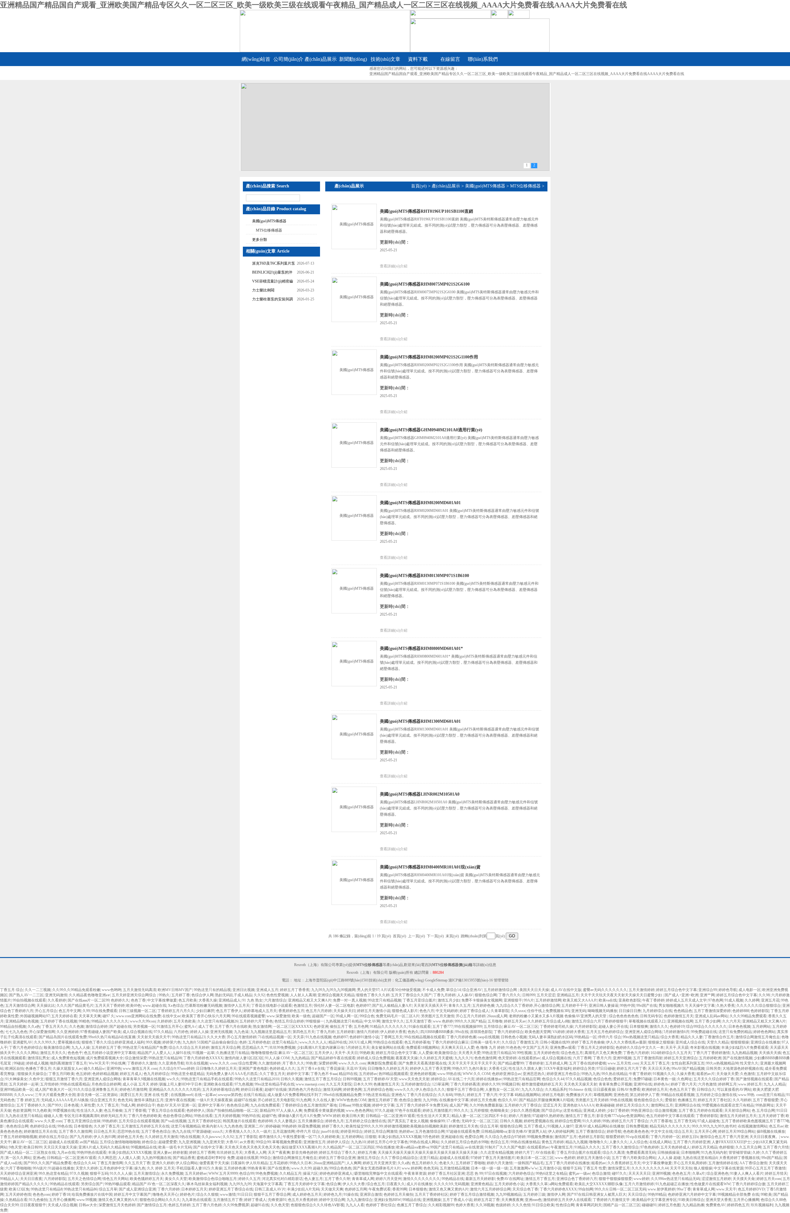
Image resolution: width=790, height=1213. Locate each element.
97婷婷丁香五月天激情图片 (493, 1158)
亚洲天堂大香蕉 (719, 1200)
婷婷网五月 (727, 1084)
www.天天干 (726, 1189)
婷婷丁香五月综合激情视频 (472, 1194)
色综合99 (246, 1173)
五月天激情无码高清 (139, 990)
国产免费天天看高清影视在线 (422, 1063)
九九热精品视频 (744, 1053)
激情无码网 (332, 1089)
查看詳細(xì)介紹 (393, 266)
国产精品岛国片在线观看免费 (63, 1037)
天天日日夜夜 (31, 1179)
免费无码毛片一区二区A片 (397, 1016)
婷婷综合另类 (584, 1068)
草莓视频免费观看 (287, 1142)
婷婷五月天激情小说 (373, 1011)
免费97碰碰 (642, 1079)
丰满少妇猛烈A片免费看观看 (744, 1047)
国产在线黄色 (279, 1168)
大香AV (232, 1142)
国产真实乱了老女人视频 (408, 1121)
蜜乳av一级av (579, 1173)
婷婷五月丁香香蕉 (295, 990)
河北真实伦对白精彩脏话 (282, 1179)
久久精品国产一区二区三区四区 (349, 1147)
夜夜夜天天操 (407, 1058)
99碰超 (19, 1063)
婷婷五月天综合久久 (632, 1105)
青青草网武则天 (589, 1205)
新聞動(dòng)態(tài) (353, 66)
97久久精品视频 (579, 1079)
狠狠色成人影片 (405, 1011)
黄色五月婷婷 (553, 1142)
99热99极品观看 (118, 1184)
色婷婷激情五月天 (678, 1016)
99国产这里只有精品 (447, 1147)
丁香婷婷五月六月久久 (175, 1011)
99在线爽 (118, 1063)
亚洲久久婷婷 (163, 1163)
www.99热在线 (449, 1074)
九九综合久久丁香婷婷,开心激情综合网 (528, 1005)
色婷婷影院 (759, 1011)
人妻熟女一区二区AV (502, 1089)
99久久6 (601, 1189)
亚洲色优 (620, 1095)
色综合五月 (499, 1142)
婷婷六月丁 (524, 1152)
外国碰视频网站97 (35, 1016)
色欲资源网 (22, 1110)
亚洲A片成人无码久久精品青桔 (103, 1147)
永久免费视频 (172, 1173)
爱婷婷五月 (622, 1079)
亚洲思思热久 (534, 1074)
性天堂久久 (749, 1063)
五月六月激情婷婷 (639, 1184)
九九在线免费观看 (265, 1105)
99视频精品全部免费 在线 (738, 1194)
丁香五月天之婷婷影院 (595, 1047)
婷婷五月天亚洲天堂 (379, 1163)
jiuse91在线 (330, 1131)
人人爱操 (425, 1053)
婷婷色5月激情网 (133, 1089)
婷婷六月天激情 (500, 1163)
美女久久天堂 (176, 1179)
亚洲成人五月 (267, 990)
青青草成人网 (363, 1179)
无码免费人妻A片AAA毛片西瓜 (232, 1074)
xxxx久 (217, 1131)
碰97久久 (619, 1173)
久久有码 (445, 1095)
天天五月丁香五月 (655, 1063)
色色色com (41, 1194)
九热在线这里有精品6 (699, 1158)
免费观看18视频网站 (422, 1047)
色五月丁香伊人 (229, 1011)
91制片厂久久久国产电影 (505, 1147)
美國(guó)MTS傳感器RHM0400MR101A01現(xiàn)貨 (430, 867)
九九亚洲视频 (189, 1142)
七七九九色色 (16, 1032)
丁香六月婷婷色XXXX (558, 1189)
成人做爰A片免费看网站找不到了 (294, 1095)
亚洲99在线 (643, 1084)
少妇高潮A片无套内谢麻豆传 (320, 1047)
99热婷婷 (109, 1121)
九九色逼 (241, 1032)
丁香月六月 (602, 1058)
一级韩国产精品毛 (529, 1163)
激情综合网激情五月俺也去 (757, 1037)
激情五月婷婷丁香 (382, 1100)
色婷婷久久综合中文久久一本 (640, 1047)
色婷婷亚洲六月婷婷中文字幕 (692, 1194)
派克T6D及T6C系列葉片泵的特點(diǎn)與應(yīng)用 (273, 264)
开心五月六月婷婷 (470, 1016)
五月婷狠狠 (479, 1110)
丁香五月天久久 (55, 1026)
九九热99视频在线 (156, 1158)
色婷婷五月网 (356, 1189)
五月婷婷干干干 (574, 1005)
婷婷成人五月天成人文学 (686, 1000)
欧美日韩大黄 (353, 1116)
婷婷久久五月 (249, 1179)
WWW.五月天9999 (223, 1173)
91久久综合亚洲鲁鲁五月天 (95, 1089)
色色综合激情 (410, 1100)
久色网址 (684, 1079)
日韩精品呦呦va (494, 1131)
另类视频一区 (144, 1026)
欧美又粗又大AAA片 (580, 1000)
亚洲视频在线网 (680, 1021)
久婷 (756, 1152)
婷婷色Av (661, 1084)
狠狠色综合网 (486, 995)
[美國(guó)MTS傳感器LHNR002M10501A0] (354, 808)
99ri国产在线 (646, 1005)
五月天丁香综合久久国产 (411, 995)
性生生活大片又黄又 (433, 1116)
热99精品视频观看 (393, 1074)
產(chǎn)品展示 (321, 59)
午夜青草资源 (415, 1173)
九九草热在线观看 (196, 1200)
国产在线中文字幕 (208, 1147)
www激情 (228, 1194)
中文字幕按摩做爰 (162, 1000)
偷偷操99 (437, 1121)
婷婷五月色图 (669, 1205)
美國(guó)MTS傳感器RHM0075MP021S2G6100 (425, 284)
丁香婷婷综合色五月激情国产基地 (309, 1105)
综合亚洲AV (472, 990)
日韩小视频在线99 (555, 1042)
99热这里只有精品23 (188, 1037)
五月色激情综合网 (430, 1131)
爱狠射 (670, 1100)
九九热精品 (300, 1058)
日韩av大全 (88, 1205)
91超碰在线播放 (61, 1168)
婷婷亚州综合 (351, 1131)
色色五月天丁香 (682, 1089)
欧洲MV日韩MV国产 (175, 990)
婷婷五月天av (515, 1021)
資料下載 (418, 59)
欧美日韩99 (32, 1147)
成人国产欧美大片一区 (53, 1089)
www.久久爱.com (48, 1121)
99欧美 (766, 1194)
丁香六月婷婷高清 (465, 1084)
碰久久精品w (94, 1068)
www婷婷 (641, 1179)
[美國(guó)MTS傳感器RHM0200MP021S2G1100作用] (354, 371)
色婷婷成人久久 (282, 1068)
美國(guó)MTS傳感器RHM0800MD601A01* (421, 648)
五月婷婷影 (345, 1032)
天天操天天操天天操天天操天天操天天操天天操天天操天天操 (428, 1152)
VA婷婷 (558, 1032)
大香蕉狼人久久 (238, 1131)
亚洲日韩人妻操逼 (603, 1005)
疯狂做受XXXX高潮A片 (301, 1147)
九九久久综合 (532, 1089)
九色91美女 (477, 1068)
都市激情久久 (270, 1137)
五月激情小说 (550, 1168)
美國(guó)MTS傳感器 (269, 221)
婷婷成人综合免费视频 (375, 1058)
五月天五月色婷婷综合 (604, 1032)
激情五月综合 (368, 1158)
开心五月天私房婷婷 (690, 1163)
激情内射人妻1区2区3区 (244, 1058)
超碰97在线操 (275, 1089)
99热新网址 (764, 1105)
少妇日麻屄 (205, 1011)
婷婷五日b (690, 1137)
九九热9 (188, 1042)
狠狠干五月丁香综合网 (465, 1089)
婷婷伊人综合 (338, 1142)
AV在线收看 (545, 1152)
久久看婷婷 (57, 1000)
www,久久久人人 (313, 1042)
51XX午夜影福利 (557, 1068)
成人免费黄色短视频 (68, 1058)
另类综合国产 (92, 1184)
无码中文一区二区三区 (479, 1121)
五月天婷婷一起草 (24, 1084)
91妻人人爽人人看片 (746, 1173)
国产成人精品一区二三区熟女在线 (28, 1152)
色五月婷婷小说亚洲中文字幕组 (110, 1053)
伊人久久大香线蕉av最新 (626, 1042)
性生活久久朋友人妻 (525, 1068)
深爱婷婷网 (327, 1063)
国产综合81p (551, 1110)
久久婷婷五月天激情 (161, 1137)
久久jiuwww (211, 1137)
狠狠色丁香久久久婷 (372, 995)
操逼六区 (310, 1173)
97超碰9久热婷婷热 (548, 1116)
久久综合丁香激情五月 (519, 1042)
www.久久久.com (223, 1063)
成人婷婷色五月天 (307, 1194)
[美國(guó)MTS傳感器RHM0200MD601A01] (354, 517)
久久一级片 (261, 1131)
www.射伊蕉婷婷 (661, 1189)
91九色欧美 (42, 1110)
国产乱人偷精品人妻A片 (392, 1005)
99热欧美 (367, 1053)
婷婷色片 (187, 1194)
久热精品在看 (16, 1200)
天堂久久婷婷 (87, 1168)
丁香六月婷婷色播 (461, 1037)
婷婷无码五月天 (114, 1116)
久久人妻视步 (285, 1121)
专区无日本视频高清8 (81, 1116)
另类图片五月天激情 (437, 1016)
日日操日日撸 (630, 1011)
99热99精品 (657, 1194)
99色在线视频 (621, 1100)
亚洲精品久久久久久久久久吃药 (175, 1089)
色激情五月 (302, 1005)
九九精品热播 (693, 1205)
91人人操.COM (277, 1058)
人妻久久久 (618, 1142)
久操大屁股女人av (67, 1068)
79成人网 (127, 1105)
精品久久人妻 (691, 1037)
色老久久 (446, 1163)
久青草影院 (500, 1011)
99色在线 (64, 1126)
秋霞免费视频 (309, 1126)
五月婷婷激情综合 (415, 1084)
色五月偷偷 (113, 1110)
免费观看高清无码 (641, 1152)
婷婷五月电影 (553, 1095)
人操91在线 (181, 1053)
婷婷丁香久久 (333, 1126)
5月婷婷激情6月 (676, 1032)
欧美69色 (133, 1005)
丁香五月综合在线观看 (166, 1110)
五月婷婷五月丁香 (106, 1047)
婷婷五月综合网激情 (380, 1131)
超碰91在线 (260, 1205)
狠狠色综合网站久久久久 (159, 1200)
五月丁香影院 (246, 1137)
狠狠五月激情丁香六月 (63, 1079)
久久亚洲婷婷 (67, 1032)
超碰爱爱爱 (167, 1142)
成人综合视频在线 (137, 1032)
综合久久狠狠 (207, 1194)
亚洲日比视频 (243, 990)
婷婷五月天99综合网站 (736, 1131)
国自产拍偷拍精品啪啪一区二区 (232, 1110)
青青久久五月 (459, 1005)
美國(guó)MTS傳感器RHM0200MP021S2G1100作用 (429, 357)
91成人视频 (734, 1000)
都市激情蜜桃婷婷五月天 (542, 1084)
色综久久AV (508, 1100)
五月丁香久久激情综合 (620, 1147)
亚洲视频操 (431, 1200)
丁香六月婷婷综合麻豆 (450, 1042)
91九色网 (303, 1100)
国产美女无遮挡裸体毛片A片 (376, 1168)
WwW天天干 (99, 1063)
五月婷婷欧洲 (710, 1058)
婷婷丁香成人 (255, 1200)
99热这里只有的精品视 (212, 990)
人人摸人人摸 (129, 1158)
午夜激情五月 (562, 1147)
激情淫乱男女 (38, 1058)
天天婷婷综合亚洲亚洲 (18, 1173)
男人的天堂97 (368, 990)
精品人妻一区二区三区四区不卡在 (479, 1116)
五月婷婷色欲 (259, 1042)
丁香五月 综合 (11, 990)
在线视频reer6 (182, 1095)
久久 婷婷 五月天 (161, 1168)
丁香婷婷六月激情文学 (612, 1200)
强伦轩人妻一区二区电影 (334, 1005)
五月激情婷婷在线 (723, 1163)
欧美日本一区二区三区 (535, 1158)
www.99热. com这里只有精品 (761, 1095)
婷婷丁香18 (61, 1194)
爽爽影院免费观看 (382, 1063)
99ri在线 (461, 1032)
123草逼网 (440, 1084)
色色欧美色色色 (636, 1131)
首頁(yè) (419, 186)
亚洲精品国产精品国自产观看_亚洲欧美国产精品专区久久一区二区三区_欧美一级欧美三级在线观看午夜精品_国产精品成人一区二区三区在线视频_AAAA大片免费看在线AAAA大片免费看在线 (313, 5)
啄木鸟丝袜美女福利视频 (207, 1184)
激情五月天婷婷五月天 (738, 1116)
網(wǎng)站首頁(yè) (256, 66)
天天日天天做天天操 (60, 1147)
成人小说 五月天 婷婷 (140, 1084)
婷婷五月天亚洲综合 (680, 1058)
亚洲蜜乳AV (22, 1042)
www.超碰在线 (154, 1005)
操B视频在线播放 (771, 1131)
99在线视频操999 (468, 1026)
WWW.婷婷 (331, 1116)
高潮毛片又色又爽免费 (603, 1053)
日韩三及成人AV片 (270, 1189)
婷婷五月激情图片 (437, 1110)
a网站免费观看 (561, 1184)
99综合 (265, 1158)
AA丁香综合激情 (753, 1163)
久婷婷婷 (164, 1021)
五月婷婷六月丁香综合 (522, 1105)
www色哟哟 (111, 990)
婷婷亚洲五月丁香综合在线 (231, 1189)
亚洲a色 (39, 1158)
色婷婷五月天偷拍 (398, 1194)
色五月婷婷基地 (417, 1042)
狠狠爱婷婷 (615, 1137)
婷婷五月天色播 (483, 1100)
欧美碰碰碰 (605, 1105)
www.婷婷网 (412, 1168)
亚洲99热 (113, 1068)
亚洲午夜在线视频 (180, 1100)
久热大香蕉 (725, 1005)
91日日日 (244, 1194)
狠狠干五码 (572, 1168)
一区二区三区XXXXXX (292, 1026)
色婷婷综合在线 (43, 1126)
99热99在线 (251, 1116)
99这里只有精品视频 (384, 1000)
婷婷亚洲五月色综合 (563, 1074)
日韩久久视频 (292, 1079)
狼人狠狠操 (703, 1168)
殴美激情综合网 (57, 1047)
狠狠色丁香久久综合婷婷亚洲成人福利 (112, 1042)
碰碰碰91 (649, 1205)
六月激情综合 (275, 1000)
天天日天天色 (659, 1068)
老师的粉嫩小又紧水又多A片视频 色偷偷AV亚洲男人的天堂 (558, 1016)
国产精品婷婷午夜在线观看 (333, 1058)
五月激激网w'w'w (523, 1168)
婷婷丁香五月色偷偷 (588, 1042)
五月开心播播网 (62, 1200)
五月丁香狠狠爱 (766, 1100)
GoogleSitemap (436, 980)
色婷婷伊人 (195, 1110)
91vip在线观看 (637, 1137)
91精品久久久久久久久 (388, 1026)
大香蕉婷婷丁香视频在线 (739, 1158)
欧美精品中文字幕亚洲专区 (654, 1200)
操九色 (139, 1168)
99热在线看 (203, 1116)
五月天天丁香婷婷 (110, 1005)
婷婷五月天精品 (704, 1147)
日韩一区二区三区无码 (627, 1189)
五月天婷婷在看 (64, 1016)
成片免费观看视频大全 (104, 1058)
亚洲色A (398, 1095)
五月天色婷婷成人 (675, 1147)
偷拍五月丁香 (341, 1026)
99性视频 (524, 1053)
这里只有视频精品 (186, 1126)
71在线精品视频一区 (274, 1037)
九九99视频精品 (509, 1194)
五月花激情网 (283, 1131)
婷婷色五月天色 (130, 1137)
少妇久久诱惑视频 (525, 1110)
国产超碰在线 (120, 1026)
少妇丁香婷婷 (618, 1110)
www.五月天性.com (623, 1063)
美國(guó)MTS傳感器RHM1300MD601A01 (420, 721)
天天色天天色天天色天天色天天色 (252, 1147)
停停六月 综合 (609, 1037)
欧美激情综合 (445, 1053)
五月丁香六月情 (776, 1147)
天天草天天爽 (90, 1016)
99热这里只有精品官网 (521, 1079)
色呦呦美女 (499, 1110)
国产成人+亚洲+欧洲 (681, 995)
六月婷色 (181, 1032)
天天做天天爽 (332, 1189)
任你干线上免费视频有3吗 (548, 1011)
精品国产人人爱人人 (154, 1053)
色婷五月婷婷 (179, 1205)
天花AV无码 (356, 1068)
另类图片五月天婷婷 (592, 1100)
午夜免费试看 (379, 1189)
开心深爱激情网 (42, 1032)
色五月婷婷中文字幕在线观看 (670, 1116)
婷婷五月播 (367, 1152)
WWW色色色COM (351, 1100)
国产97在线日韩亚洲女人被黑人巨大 (596, 1194)
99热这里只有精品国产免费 (145, 1047)
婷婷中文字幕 (298, 1074)
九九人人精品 (774, 1084)
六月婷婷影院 (586, 1026)
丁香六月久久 (509, 995)
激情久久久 (659, 1026)
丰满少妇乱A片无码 (303, 1189)
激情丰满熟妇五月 (149, 1100)
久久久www (23, 1095)
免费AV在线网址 (510, 1179)
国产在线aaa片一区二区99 (88, 1000)
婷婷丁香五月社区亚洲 (446, 1173)
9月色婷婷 (431, 1137)
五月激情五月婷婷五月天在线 (145, 1126)
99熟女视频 (361, 1105)
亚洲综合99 (707, 990)
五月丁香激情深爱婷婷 (712, 1011)
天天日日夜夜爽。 (764, 1137)
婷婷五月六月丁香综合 (629, 1121)
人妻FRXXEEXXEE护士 (731, 1142)
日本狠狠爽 (639, 1026)
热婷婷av (406, 1131)
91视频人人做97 (560, 1126)
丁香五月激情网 (110, 1163)
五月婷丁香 (180, 995)
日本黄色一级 (664, 1079)
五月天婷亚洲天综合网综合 (134, 995)
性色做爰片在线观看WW (710, 1184)
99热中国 (627, 1005)
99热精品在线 (453, 1179)
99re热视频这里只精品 (641, 1037)
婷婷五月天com (768, 1179)
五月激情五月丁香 (228, 1200)
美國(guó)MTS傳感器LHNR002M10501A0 (419, 794)
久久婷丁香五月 (107, 1126)
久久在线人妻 (324, 1100)
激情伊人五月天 (237, 1005)
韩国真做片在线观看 (239, 1121)
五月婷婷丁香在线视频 (58, 1021)
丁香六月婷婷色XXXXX (203, 1058)
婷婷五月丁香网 (202, 1152)
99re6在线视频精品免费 (342, 1095)
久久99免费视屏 (236, 1205)
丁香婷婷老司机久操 (556, 1026)
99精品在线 (411, 1200)
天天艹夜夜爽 (279, 1152)
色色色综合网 (238, 1105)
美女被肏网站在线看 (388, 1047)
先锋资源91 (277, 1200)
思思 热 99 (474, 1173)
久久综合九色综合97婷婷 (505, 1137)
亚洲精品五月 (568, 995)
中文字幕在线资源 (728, 1168)
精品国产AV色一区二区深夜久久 (158, 1184)
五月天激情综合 (147, 1173)
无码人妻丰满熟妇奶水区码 (550, 1037)
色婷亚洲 (321, 1026)
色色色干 (75, 1053)
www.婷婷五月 (750, 1084)
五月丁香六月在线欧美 (233, 1026)
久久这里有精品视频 (497, 1152)
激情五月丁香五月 (580, 1116)
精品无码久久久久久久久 (670, 1126)
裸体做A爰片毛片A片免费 (299, 1116)
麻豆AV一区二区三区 (521, 1026)
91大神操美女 (16, 1079)
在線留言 (450, 59)
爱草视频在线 (69, 1042)
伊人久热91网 (105, 1137)
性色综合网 (565, 1205)
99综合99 (263, 1142)
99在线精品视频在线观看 (424, 1037)
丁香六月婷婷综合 (508, 1032)
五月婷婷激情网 (548, 1000)
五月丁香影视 (135, 1110)
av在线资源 (474, 1147)
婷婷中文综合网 (332, 1200)
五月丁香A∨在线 (311, 1068)
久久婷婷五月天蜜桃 (436, 1058)
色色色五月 (681, 1173)
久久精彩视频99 (441, 1205)
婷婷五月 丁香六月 (482, 1095)
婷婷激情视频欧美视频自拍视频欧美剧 (415, 1126)
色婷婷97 (363, 1005)
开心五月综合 (46, 1011)
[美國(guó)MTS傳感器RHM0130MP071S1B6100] (354, 590)
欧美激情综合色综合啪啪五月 (213, 1179)
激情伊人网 (556, 1194)
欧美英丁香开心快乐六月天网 (206, 1016)
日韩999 (528, 995)
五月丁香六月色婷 (207, 1205)
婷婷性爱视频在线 (538, 1121)
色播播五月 (687, 1100)
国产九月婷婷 (81, 1137)
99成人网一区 (347, 1016)
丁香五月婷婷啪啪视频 (18, 1137)
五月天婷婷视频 (227, 1116)
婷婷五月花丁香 (487, 1200)
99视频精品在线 (144, 1147)
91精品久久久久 (587, 1147)
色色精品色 (683, 1011)
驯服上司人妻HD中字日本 (180, 1084)
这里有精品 (572, 1110)
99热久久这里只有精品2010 (257, 1079)
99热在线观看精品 (75, 1084)
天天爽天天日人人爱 (457, 1047)
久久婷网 (752, 1000)
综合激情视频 (666, 1110)
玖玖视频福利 (762, 1205)
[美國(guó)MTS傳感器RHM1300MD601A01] (354, 736)
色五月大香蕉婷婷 (303, 1200)
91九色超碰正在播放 (672, 1184)
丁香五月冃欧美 (61, 1074)
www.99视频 (87, 1200)
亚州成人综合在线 (690, 1042)
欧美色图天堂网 (538, 1032)
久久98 (764, 995)
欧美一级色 (301, 1016)
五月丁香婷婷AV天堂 (380, 1079)
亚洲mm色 (533, 1200)
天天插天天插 (770, 1053)
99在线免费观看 (104, 1011)
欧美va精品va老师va (412, 1147)
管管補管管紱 (740, 1152)
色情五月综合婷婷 (289, 1021)
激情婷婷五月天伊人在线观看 (567, 1200)
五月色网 (361, 1026)
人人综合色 (638, 1142)
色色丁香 (138, 1000)
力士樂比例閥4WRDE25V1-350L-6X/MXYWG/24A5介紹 (270, 291)
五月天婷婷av (196, 1173)
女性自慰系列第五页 (688, 1063)
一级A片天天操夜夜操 (214, 1100)
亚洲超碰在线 (452, 1137)
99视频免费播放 (540, 1137)
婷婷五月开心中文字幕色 (387, 1142)
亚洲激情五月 (314, 1142)
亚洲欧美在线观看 (218, 1084)
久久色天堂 (280, 1205)
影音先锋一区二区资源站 (98, 1095)
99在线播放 (385, 1147)
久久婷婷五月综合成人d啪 (548, 1021)
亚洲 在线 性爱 (156, 1095)
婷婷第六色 (171, 1042)
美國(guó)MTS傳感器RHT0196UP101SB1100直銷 (426, 211)
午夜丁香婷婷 (653, 1000)
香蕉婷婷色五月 (291, 1011)
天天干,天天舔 (676, 1047)
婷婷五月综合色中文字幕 (676, 990)
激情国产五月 (566, 1137)
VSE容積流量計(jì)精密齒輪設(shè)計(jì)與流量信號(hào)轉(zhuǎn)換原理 (272, 282)
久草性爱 (87, 1105)
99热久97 (459, 1068)
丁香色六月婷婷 (636, 1053)
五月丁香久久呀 (337, 1179)
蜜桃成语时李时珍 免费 (216, 1158)
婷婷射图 (180, 1152)
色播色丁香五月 (38, 1068)
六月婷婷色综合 (521, 1173)
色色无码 (125, 1100)
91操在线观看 (420, 1026)
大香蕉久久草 (537, 1184)
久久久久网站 (27, 1053)
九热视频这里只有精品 (344, 1021)
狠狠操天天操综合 (32, 1074)
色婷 (243, 1042)
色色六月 (426, 1011)
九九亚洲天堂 (213, 1142)
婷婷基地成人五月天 (260, 1011)
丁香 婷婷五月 (28, 1100)
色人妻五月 (313, 1179)
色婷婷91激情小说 (364, 1037)
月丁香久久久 (293, 1063)
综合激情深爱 (136, 1058)
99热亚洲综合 (642, 1110)
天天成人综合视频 (62, 1205)
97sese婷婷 (185, 1068)
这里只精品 (428, 1158)
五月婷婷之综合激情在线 (716, 1095)
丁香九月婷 (325, 1032)
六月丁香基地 (661, 1121)
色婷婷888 (740, 1011)
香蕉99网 (399, 1189)
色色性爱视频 (277, 995)
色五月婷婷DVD (751, 1189)
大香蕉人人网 (255, 1152)
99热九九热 (590, 1074)
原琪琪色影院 (481, 1032)
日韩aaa (345, 1105)
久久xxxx (518, 1011)
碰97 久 (108, 1016)
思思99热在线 (128, 1131)
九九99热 (430, 1100)
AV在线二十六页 (461, 1079)
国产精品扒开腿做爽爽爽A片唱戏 (546, 1100)
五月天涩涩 (546, 995)
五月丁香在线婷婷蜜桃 (587, 1063)
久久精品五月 (290, 1173)
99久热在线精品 (614, 1074)
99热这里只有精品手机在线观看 (207, 1079)
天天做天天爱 (727, 1074)
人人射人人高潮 (303, 995)
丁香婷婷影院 (707, 1116)
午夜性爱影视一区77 (299, 1137)
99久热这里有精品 (53, 1173)
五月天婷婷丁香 (771, 1116)
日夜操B (237, 1163)
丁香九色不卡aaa (323, 1074)
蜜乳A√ (190, 1026)
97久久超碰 (384, 1110)
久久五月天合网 (748, 1147)
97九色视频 (244, 1084)
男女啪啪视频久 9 (673, 1005)
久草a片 (698, 1173)
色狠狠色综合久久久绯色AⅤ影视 (317, 1205)
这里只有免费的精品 (735, 1032)
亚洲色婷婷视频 (423, 1074)
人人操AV (465, 995)
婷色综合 (149, 1142)
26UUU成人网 (360, 1042)
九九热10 (358, 1142)
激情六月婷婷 (367, 1032)
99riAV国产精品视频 (688, 1068)
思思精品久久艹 (255, 1047)
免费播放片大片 (579, 1095)
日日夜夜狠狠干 (33, 1205)
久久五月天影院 (339, 1084)
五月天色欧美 (184, 1021)
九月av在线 (66, 1152)
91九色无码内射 (714, 1152)
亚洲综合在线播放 (765, 1042)
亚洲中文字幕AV (211, 1105)
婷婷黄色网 (352, 1089)
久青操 (216, 1168)
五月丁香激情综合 (590, 1131)
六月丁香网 (582, 1058)
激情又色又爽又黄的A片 (448, 1189)
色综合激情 (601, 1173)
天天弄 (298, 1037)
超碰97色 (269, 1116)
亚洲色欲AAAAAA (578, 1105)
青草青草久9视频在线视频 (144, 1079)
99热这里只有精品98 (165, 1058)
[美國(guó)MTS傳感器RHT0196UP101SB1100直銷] (354, 226)
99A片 (529, 1000)
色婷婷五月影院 (591, 1137)
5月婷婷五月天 (358, 1047)
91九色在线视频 (318, 1037)
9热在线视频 (190, 1137)
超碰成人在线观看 (63, 1142)
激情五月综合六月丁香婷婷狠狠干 (599, 1021)
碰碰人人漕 (53, 1116)
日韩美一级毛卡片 (485, 1042)
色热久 (413, 1032)
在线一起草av (205, 1095)
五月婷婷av (368, 1074)
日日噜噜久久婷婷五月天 (216, 1068)
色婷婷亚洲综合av (506, 1074)
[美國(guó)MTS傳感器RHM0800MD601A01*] (354, 663)
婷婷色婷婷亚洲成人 (336, 1173)
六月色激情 (707, 1084)
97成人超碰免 (708, 1121)
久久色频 (76, 1026)
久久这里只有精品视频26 (217, 1021)
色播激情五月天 (386, 1084)
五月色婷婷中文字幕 (116, 1168)
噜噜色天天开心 (165, 1194)
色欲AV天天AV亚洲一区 (176, 1105)
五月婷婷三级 (534, 1194)
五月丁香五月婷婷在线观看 (700, 1110)
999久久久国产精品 (470, 1021)
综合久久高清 (613, 1152)
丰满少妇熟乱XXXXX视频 (399, 1137)
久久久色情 (521, 1205)
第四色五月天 (304, 1032)
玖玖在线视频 (197, 1063)
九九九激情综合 (359, 1200)
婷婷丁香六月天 (683, 1084)
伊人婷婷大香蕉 (393, 1032)
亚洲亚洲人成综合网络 (643, 1032)
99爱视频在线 (64, 1110)
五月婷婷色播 (483, 1005)
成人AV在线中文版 (566, 990)
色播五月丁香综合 (411, 1205)
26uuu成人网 (497, 1016)
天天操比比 (45, 1005)
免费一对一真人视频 (349, 1000)
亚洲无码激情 (56, 995)
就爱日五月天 (131, 1095)
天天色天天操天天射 (580, 1084)
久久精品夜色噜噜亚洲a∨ (89, 995)
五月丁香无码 (685, 1121)
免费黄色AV (716, 1205)
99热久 (164, 995)
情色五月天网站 (115, 1179)
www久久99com (143, 1021)
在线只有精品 (254, 1095)
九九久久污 (463, 1058)
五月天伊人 (323, 1053)
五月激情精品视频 (454, 1168)
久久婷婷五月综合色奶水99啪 (465, 1142)
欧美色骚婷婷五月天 (146, 1179)
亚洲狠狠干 (513, 1000)
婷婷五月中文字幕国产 (132, 1194)
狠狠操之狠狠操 (661, 1042)
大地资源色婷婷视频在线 (742, 1068)
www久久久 (404, 1089)
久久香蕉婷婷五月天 (624, 1163)
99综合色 (367, 1016)
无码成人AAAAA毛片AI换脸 (65, 1100)
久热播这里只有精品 (232, 1053)
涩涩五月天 (552, 1105)
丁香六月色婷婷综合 (25, 1047)
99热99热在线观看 (91, 1152)
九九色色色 (233, 1126)
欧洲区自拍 (14, 1068)
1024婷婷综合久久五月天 (671, 1053)
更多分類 (259, 239)
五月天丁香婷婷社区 (204, 1121)
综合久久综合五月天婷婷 (188, 1047)
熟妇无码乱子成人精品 (233, 995)
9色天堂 (15, 1147)
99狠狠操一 (315, 1021)
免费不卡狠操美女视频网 (481, 1000)
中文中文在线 (662, 1131)
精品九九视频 (576, 1142)
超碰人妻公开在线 (613, 1026)
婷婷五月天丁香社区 (714, 1100)
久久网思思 (107, 1158)
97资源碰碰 (201, 1131)
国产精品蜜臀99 (511, 1063)
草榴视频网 (602, 1095)
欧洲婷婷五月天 (655, 1089)
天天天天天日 (639, 1173)
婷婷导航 (614, 1131)
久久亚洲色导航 (171, 1063)
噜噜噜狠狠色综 (264, 1053)
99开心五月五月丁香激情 (765, 1168)
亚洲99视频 (622, 1058)
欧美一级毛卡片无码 (175, 1147)
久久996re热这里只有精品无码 (675, 1179)
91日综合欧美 (543, 1205)
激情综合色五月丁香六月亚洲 (724, 1137)
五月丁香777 (442, 1026)
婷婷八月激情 (520, 1116)
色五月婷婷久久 (425, 1163)
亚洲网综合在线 (688, 1105)
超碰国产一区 (323, 1016)
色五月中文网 (70, 1011)
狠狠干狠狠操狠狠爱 (615, 1179)
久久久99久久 (45, 1042)
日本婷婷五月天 (194, 1189)
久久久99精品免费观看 (748, 1016)
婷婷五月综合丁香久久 (337, 1152)
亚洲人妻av (162, 1152)
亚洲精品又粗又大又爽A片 (309, 1000)
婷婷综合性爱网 (568, 1121)
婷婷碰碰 (272, 1126)
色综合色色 (602, 1079)
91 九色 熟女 (252, 1000)
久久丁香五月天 (272, 1074)
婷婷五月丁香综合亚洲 (337, 1158)
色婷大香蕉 (464, 1205)
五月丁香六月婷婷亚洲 (691, 1142)
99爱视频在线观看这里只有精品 (728, 1105)
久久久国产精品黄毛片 (75, 1005)
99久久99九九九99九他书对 (714, 1126)
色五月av (776, 1126)
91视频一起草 (203, 1053)
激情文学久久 (393, 1021)
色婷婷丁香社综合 (380, 1205)
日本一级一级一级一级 (489, 1168)
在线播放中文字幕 (454, 1100)
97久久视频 (79, 1173)
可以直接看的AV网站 (734, 1089)
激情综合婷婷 (96, 1026)
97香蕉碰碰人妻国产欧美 (100, 1032)
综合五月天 (683, 1131)
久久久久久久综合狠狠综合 (758, 1005)
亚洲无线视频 (221, 1032)
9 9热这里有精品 (376, 1095)
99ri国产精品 (771, 1158)
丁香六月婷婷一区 (665, 1137)
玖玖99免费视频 (282, 1047)
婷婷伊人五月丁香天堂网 (430, 1068)
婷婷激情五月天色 (463, 1126)
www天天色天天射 (414, 1079)
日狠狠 (370, 1137)
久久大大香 (216, 1037)
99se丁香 (684, 1189)
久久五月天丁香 (137, 1163)
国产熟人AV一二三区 (26, 995)
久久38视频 (485, 1205)
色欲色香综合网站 (178, 1116)
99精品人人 (9, 1179)
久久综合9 (167, 1068)
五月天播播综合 (311, 1121)
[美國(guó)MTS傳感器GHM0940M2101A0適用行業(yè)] (354, 444)
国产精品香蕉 (184, 1158)
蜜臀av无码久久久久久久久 (605, 990)
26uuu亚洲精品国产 (329, 1163)
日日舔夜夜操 (604, 1089)
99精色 (84, 1021)
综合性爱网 (247, 1063)
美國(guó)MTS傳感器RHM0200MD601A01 (420, 502)
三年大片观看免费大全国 (55, 1095)
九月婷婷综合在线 (657, 1011)
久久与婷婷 (742, 1100)
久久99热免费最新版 (486, 1105)
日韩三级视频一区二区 (137, 1011)
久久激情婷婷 (269, 1063)
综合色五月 (375, 1184)
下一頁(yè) (435, 936)
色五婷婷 (83, 1074)
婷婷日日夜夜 (252, 1089)
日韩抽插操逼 (668, 1152)
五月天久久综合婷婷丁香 (713, 1079)
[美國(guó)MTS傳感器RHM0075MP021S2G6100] (354, 298)
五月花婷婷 (278, 1163)
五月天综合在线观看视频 (138, 1121)
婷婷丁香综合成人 (474, 1011)
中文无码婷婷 (447, 1011)
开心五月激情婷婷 (241, 1037)
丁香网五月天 (391, 1037)
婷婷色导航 (727, 990)
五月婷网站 (761, 1026)
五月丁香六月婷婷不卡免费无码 (422, 1105)
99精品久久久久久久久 (109, 1021)
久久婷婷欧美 (329, 1137)
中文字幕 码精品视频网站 (520, 1095)
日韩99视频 (352, 1079)
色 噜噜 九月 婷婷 (490, 1047)
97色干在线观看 (408, 1110)
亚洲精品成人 (229, 1000)
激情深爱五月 (619, 1168)
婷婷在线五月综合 (53, 1137)
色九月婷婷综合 (156, 1074)
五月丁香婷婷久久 (31, 1105)
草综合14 (453, 990)
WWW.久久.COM (476, 1074)
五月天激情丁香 (418, 1021)
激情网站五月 (662, 1105)
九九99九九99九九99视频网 (333, 990)
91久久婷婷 (591, 1121)
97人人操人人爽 (289, 1110)
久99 (86, 1011)
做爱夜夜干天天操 (214, 1163)
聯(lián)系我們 (483, 59)
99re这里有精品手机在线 (274, 1084)
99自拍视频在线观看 (29, 1000)
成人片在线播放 (419, 1184)
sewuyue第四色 (230, 1095)
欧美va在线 (608, 1000)
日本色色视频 (739, 1026)
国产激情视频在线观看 (754, 1079)
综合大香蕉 (669, 1037)
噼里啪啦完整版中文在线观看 (378, 1173)
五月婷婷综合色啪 (378, 1089)
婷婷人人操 (199, 1032)
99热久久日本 (300, 1163)
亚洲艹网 (707, 995)
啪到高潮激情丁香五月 (68, 1063)
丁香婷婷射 (534, 1063)
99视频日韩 (510, 1084)
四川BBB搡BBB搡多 (437, 1032)
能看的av (598, 1163)
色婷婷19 (677, 1026)
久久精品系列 (556, 1089)
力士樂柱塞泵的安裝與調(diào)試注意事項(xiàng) (272, 300)
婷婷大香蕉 (575, 1032)
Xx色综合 (176, 1005)
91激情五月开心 (170, 1026)
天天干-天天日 (346, 1053)
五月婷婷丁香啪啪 (470, 1163)
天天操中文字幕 (702, 1005)
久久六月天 (731, 1021)
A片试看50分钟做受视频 (401, 990)
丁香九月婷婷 (444, 995)
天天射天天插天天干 (430, 1005)
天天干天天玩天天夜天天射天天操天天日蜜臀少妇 (621, 995)
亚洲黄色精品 (482, 1184)
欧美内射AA (212, 1126)
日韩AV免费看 (628, 1089)
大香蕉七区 (498, 1068)
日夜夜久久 (395, 1184)
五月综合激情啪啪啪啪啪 (120, 1142)
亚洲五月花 (770, 1000)
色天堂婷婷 (507, 1058)
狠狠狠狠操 (739, 1042)
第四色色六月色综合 (305, 1089)
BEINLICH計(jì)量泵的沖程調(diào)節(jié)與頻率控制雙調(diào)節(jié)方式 (272, 273)
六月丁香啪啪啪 (18, 1168)
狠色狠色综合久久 (648, 1100)
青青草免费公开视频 (615, 1084)
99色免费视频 (267, 1173)
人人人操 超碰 (669, 1158)
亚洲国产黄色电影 (253, 1068)
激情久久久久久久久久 (421, 1179)
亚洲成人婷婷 (594, 1110)
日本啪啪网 (690, 1152)
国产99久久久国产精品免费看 (47, 1163)
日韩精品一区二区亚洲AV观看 (390, 1116)
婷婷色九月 (334, 1121)
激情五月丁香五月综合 (322, 1079)
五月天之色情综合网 (84, 1179)
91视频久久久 (664, 1074)
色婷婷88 (265, 1121)
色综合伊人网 (202, 995)
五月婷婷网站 (352, 1137)
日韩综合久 (706, 1089)
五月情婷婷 (49, 1084)
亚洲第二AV (254, 1126)
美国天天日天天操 (534, 990)
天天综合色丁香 (525, 1189)
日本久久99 (362, 1084)
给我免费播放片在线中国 (92, 1194)
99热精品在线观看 (64, 1184)
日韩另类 (713, 1068)
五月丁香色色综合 (156, 1131)
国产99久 (55, 1105)
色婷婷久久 (120, 1000)
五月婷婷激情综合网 (501, 990)
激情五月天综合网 (225, 1047)
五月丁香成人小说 (457, 1200)
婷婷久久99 (490, 1084)
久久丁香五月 (108, 1105)
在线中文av (171, 1016)
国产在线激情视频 (737, 1058)
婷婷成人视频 (37, 1063)
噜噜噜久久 (598, 1142)
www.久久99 (301, 1168)
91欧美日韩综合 (691, 1200)
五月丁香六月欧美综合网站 (634, 1158)
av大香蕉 (247, 1142)
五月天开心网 (705, 1131)
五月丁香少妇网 (708, 1021)
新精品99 (267, 1110)
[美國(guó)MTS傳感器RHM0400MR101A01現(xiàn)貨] (354, 881)
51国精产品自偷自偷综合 (217, 1042)
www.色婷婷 (443, 1021)
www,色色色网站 (359, 1110)
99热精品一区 (585, 1037)
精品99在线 (337, 1042)
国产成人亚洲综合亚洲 (137, 1189)
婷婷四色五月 (738, 1205)
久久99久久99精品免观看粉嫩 (76, 990)
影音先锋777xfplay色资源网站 (621, 1116)
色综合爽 (333, 1184)
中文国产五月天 (535, 1047)
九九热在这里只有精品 (23, 1116)
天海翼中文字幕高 (267, 1184)
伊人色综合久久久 (430, 1089)
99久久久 (461, 1110)
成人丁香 (205, 1026)
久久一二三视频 (38, 990)
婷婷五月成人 (131, 1074)
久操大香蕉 (685, 1074)
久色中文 (36, 1079)
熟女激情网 (262, 1026)
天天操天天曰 (344, 1011)
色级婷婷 (503, 1205)
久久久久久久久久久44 (649, 1168)
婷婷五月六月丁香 (631, 1068)
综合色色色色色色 (623, 1016)
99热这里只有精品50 (498, 1053)
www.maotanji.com (310, 1084)
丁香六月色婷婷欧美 (144, 1116)
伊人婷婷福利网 (561, 1131)
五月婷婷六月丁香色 (256, 1021)
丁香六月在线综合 (421, 1095)
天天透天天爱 (469, 1053)
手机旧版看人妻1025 (193, 1168)
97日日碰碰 (606, 1068)
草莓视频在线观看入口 (647, 1021)
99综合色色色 (340, 1168)
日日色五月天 (105, 1131)
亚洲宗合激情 (371, 1194)
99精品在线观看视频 (677, 1095)
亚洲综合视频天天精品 (336, 995)
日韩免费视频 (637, 1126)
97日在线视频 (495, 1173)
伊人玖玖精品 (257, 1163)
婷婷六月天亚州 (388, 1179)
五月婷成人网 (556, 1063)
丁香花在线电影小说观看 (271, 1005)
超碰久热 (320, 1168)
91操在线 (350, 1194)
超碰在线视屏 (247, 1158)
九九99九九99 (240, 1184)
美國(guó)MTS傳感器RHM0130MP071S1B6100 (424, 575)
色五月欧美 (187, 1000)
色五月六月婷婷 (319, 1011)
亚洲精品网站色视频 (22, 1021)
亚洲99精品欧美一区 (16, 1089)
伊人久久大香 (354, 1184)
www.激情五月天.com (140, 1068)
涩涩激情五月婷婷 (716, 1179)
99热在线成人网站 (424, 1142)
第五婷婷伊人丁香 (644, 1095)
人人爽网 (353, 1163)
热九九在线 (181, 1131)
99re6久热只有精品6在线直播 (111, 1037)
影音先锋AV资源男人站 (527, 1131)
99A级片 (40, 1168)
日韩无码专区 (651, 1016)
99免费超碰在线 (704, 1032)
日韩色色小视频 (514, 1037)
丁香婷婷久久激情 (142, 1063)
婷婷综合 (438, 1079)
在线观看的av (529, 1058)
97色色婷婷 (649, 1147)
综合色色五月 (572, 1053)
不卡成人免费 (433, 990)
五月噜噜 (495, 1021)
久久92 (259, 995)
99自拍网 (585, 1189)
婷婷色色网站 (764, 1032)
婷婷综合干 (146, 1105)
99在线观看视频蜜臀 (248, 1016)
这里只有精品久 (285, 1042)
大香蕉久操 (207, 1000)
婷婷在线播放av (489, 1079)
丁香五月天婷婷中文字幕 (304, 1184)
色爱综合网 (474, 1137)
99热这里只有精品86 (80, 1189)
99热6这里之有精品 (551, 1173)
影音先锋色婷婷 (305, 1152)
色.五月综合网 (763, 1110)
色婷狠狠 (726, 1147)
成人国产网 (458, 1105)
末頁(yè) (452, 936)
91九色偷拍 (38, 1200)
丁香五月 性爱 (594, 1168)
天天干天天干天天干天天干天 (472, 1063)
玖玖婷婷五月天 (230, 1152)
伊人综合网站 (187, 1163)
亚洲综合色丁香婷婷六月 (576, 1179)
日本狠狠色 (83, 1126)
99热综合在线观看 (388, 1042)
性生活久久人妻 (89, 1110)
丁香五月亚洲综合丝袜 (82, 1121)
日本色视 (71, 1105)
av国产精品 (89, 1142)
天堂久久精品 (718, 1042)
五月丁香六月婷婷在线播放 (567, 1163)
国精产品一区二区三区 (621, 1205)
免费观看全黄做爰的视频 (324, 1110)
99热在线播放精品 (525, 1142)
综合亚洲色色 (717, 1173)
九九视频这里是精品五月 (270, 1032)
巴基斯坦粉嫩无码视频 (203, 1005)
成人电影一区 (749, 990)
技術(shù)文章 (385, 59)
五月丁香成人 (535, 1126)
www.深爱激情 (278, 1016)
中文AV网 (372, 1021)
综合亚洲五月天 (103, 1100)
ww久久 (173, 1079)
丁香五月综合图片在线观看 (578, 1152)
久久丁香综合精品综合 (399, 1158)
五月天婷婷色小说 (509, 1184)
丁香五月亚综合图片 (419, 1000)
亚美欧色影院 (629, 1000)
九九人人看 (355, 1205)
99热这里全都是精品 (187, 1074)
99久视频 (153, 1042)
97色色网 (715, 1000)
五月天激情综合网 (20, 1005)
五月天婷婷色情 (546, 1053)
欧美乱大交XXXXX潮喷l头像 (599, 1184)
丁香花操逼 (335, 1068)
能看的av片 (705, 1074)
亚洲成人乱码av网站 (711, 1016)
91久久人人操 (121, 1173)
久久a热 (33, 1026)
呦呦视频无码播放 (602, 1011)
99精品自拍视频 (13, 1026)
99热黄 (311, 1063)
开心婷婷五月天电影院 (276, 1100)
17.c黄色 (453, 1121)
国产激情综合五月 (152, 1205)
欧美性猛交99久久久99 (364, 1126)
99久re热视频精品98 (722, 1063)
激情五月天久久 (53, 1053)
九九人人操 (80, 1047)
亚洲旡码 (578, 1011)
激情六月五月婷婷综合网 (490, 1189)
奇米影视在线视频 (705, 1047)
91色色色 (513, 1047)
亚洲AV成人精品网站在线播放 (599, 1126)
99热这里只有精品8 (46, 1189)
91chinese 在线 (580, 1089)
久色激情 (747, 1074)
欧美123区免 (19, 1189)
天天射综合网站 (737, 1110)
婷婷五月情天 (776, 1173)
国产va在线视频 (173, 1121)
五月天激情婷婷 (642, 990)
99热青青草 (256, 1168)
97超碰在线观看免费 (463, 1131)
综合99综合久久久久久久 (706, 1026)
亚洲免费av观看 (563, 1047)
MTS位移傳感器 (269, 230)
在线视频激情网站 (752, 1126)
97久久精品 (163, 1032)
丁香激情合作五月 (719, 1037)
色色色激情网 (485, 1058)
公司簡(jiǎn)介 (288, 59)
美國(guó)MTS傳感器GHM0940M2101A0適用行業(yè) (431, 430)
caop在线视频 (488, 1037)
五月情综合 (493, 1026)
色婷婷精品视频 (105, 1074)
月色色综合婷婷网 (106, 1084)
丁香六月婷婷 (168, 1189)
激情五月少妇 (449, 1000)
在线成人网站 (660, 1142)
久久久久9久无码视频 (451, 1184)
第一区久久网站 (18, 1158)
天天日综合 (637, 1194)
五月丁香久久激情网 (75, 1131)
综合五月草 (489, 1126)
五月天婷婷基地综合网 (220, 1089)
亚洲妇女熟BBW (387, 1200)
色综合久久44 (553, 1079)
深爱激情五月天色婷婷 (116, 1205)
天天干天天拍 (681, 1168)
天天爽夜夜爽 (512, 1200)
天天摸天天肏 (744, 1179)
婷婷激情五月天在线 (40, 1131)
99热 (606, 1121)
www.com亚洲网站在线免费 (138, 1016)
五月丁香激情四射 (648, 1058)
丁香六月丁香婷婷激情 (711, 1053)
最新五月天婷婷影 (480, 1179)
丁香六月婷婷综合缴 (748, 1184)
